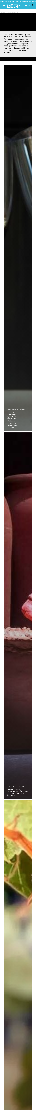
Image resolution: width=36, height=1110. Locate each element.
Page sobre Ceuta (13, 1)
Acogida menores (25, 1)
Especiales (22, 409)
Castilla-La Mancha (12, 409)
